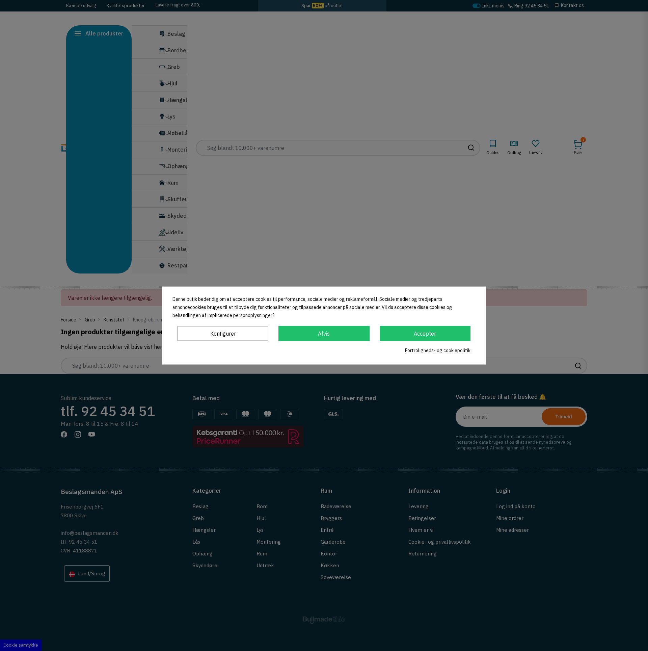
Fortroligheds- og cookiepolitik (437, 350)
